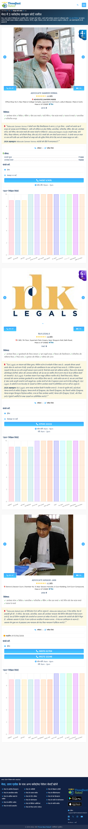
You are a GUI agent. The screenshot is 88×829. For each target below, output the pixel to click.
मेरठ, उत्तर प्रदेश (9, 784)
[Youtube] (82, 816)
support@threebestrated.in (77, 813)
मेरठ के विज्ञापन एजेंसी (54, 789)
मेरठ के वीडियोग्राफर (54, 793)
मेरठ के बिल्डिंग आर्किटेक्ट (33, 803)
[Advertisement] (44, 761)
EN (26, 11)
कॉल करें (10, 88)
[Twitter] (73, 816)
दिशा (51, 104)
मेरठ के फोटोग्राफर (31, 800)
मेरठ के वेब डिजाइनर (54, 796)
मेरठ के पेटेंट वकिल (31, 796)
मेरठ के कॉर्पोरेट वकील (10, 802)
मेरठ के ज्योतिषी (30, 789)
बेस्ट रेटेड (4, 11)
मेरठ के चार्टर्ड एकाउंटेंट (10, 806)
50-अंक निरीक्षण (74, 18)
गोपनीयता (70, 822)
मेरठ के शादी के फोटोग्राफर (56, 800)
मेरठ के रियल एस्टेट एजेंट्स (33, 807)
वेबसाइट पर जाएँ (11, 175)
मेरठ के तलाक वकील (32, 793)
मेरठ (9, 11)
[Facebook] (69, 816)
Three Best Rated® (44, 827)
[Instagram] (77, 816)
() (50, 96)
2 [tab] (44, 323)
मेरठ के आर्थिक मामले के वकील (9, 797)
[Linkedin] (69, 819)
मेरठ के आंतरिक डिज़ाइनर (11, 789)
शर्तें (76, 822)
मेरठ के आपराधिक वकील (11, 793)
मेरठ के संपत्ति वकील (54, 803)
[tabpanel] (44, 57)
